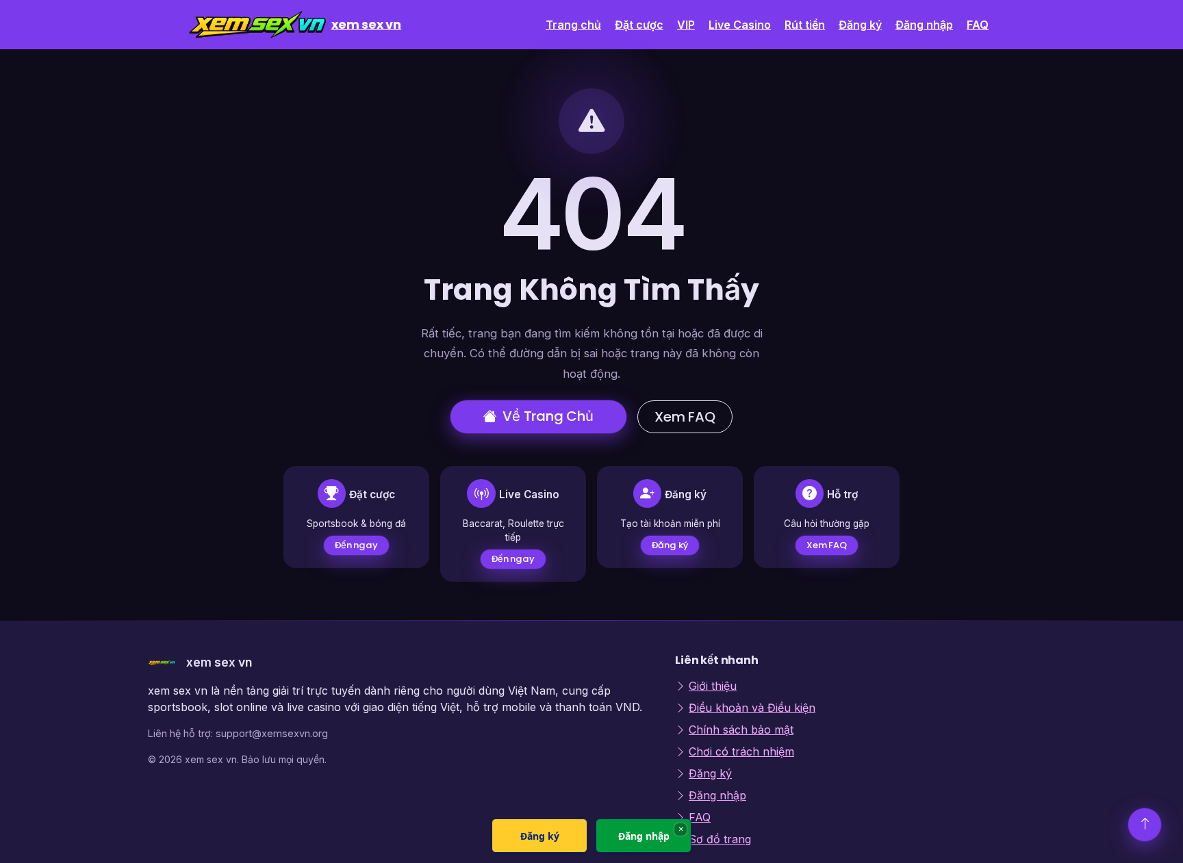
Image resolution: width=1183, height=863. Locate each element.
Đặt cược (639, 24)
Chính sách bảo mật (741, 729)
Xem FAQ (684, 416)
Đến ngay (356, 545)
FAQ (978, 24)
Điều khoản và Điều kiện (752, 707)
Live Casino (740, 24)
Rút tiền (805, 24)
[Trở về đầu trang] (1144, 824)
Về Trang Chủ (548, 416)
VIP (686, 24)
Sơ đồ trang (720, 839)
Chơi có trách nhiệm (741, 751)
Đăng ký (860, 24)
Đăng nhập (924, 24)
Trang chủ (573, 24)
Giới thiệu (713, 686)
